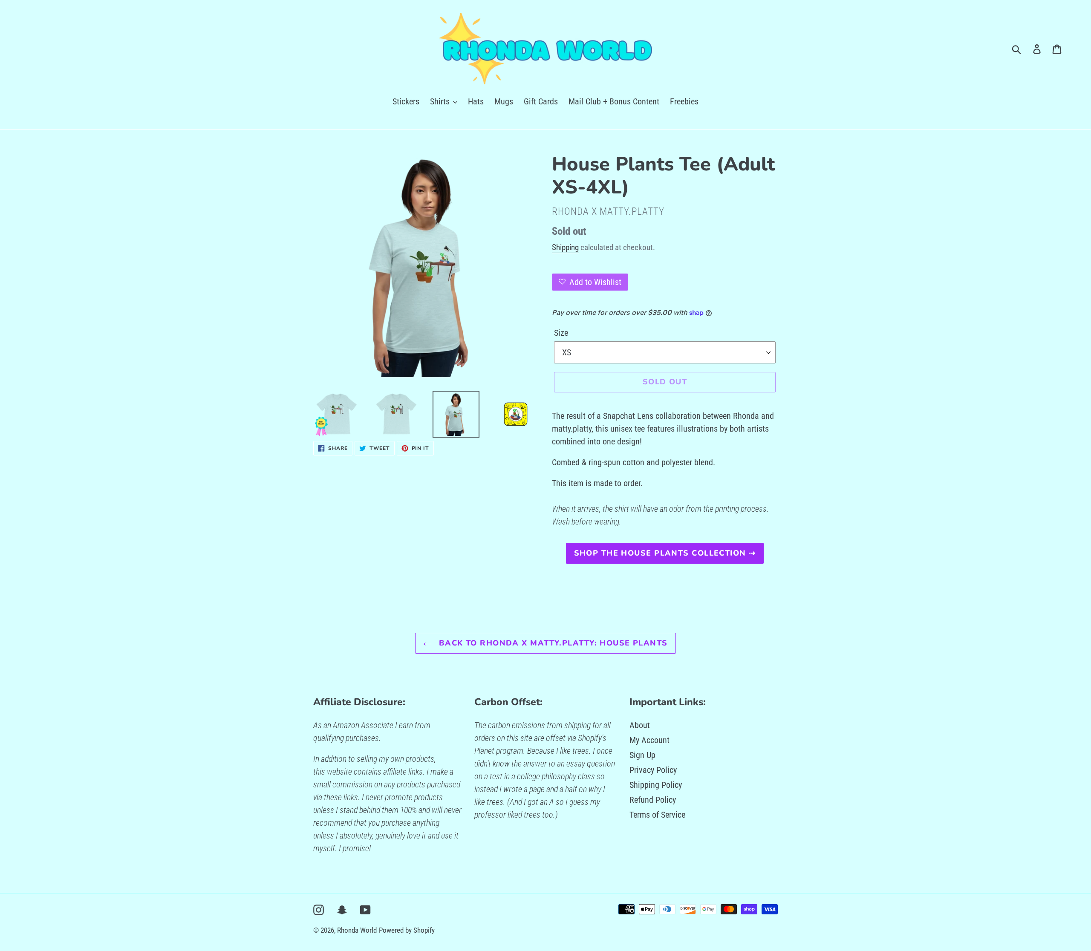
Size (561, 333)
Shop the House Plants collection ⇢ (665, 553)
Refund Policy (652, 800)
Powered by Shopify (407, 930)
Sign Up (642, 755)
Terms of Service (657, 815)
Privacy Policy (653, 770)
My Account (649, 740)
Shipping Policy (655, 785)
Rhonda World (357, 930)
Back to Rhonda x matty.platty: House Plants (551, 643)
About (639, 725)
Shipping (565, 247)
